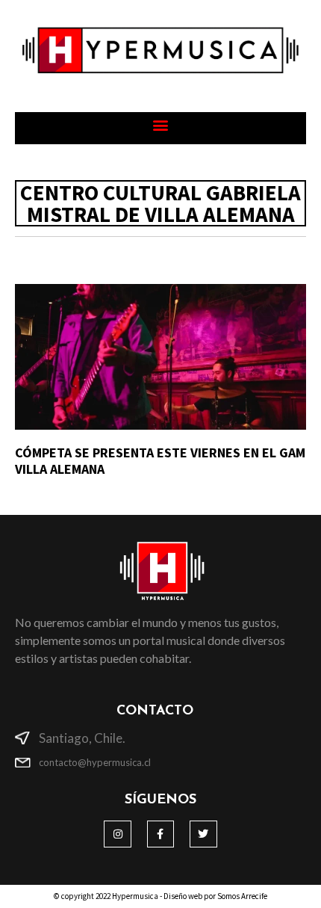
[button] (161, 124)
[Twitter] (203, 834)
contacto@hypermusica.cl (95, 762)
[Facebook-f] (160, 834)
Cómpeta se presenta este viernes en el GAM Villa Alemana (160, 461)
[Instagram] (117, 834)
